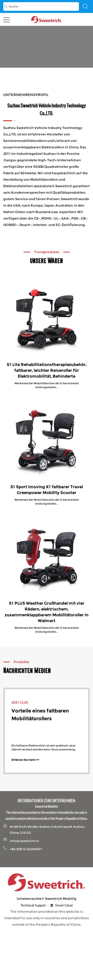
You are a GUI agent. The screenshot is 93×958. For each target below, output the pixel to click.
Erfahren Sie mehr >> (25, 759)
